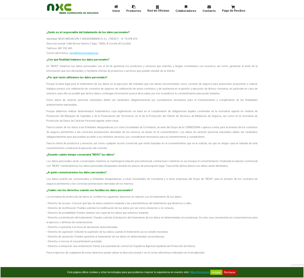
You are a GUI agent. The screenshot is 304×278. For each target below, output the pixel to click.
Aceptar (216, 272)
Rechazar (229, 272)
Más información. (200, 272)
